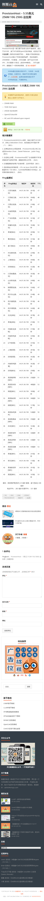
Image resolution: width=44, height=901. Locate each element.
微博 (18, 676)
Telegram (29, 676)
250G (12, 495)
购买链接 (9, 124)
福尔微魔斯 (32, 65)
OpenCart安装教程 (10, 724)
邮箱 (4, 611)
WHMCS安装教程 (9, 720)
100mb (27, 130)
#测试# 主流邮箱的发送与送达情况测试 (28, 511)
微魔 (8, 22)
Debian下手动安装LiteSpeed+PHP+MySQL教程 (26, 817)
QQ (14, 676)
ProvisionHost (9, 498)
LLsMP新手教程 (9, 708)
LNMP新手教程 (8, 703)
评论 (4, 576)
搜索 (28, 687)
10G (5, 495)
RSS (26, 675)
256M (18, 495)
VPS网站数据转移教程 (11, 712)
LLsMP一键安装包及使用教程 (21, 799)
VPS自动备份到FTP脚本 (11, 716)
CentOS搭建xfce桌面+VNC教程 (22, 807)
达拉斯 (28, 498)
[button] (37, 4)
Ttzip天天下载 (6, 872)
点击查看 (14, 77)
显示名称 (6, 602)
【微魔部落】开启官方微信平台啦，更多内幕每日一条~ (25, 833)
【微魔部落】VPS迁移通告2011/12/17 (24, 824)
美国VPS (20, 498)
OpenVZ (26, 495)
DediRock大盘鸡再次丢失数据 (21, 878)
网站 (3, 620)
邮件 (22, 676)
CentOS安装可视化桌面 (11, 729)
